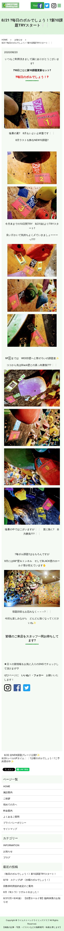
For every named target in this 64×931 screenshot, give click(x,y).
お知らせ (18, 39)
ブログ (6, 857)
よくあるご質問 (11, 816)
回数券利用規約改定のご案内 (18, 886)
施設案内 (7, 792)
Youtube (37, 5)
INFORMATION (11, 845)
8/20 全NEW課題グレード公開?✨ (22, 755)
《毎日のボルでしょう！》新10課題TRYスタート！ (29, 873)
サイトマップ (10, 828)
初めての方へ (10, 804)
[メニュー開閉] (59, 5)
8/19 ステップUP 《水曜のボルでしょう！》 (27, 879)
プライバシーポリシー (14, 822)
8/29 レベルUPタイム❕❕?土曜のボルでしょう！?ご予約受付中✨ (31, 760)
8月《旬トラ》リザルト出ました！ (21, 892)
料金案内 (7, 810)
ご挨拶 (6, 798)
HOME (5, 39)
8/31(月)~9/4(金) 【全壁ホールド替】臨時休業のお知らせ (31, 900)
